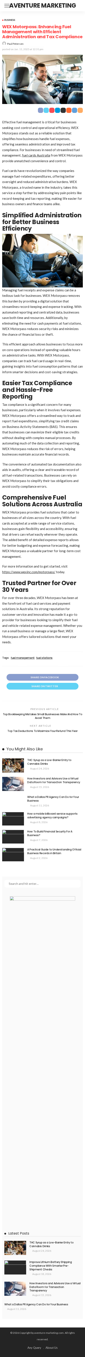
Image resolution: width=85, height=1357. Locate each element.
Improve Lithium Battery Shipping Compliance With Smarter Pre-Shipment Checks (50, 1265)
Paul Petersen (15, 43)
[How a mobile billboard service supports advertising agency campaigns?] (13, 819)
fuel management (23, 658)
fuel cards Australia (36, 155)
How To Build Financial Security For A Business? (49, 833)
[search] (77, 5)
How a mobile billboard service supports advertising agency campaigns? (52, 815)
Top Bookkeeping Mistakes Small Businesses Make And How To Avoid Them (42, 716)
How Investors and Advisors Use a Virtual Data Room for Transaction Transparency (53, 780)
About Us (52, 1347)
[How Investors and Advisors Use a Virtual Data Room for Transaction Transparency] (13, 784)
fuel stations (44, 658)
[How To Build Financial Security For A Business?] (13, 837)
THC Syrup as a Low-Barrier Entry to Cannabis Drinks (49, 762)
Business (9, 20)
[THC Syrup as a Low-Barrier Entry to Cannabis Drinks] (13, 765)
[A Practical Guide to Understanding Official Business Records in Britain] (13, 855)
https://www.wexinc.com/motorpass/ (28, 572)
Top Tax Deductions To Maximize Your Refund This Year (42, 731)
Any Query (34, 1347)
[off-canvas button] (7, 5)
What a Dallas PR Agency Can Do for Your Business (53, 798)
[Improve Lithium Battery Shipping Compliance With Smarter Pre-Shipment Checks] (15, 1267)
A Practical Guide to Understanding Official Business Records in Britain (54, 851)
